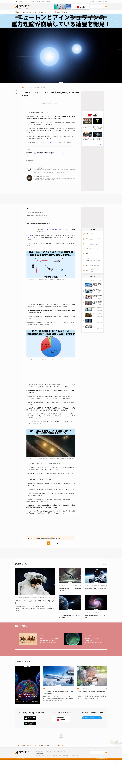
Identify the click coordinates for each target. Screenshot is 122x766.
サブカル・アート (93, 269)
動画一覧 (100, 144)
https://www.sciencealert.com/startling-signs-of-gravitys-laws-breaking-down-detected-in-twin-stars (45, 153)
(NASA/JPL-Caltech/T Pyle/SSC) (67, 458)
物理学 (91, 265)
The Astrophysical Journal (52, 142)
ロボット (98, 258)
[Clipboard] (16, 96)
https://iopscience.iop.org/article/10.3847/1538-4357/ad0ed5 (38, 161)
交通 (91, 260)
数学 (98, 265)
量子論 (95, 265)
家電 (99, 260)
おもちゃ (100, 269)
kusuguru (38, 753)
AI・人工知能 (92, 258)
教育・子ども (92, 243)
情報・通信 (95, 260)
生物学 (91, 233)
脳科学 (98, 238)
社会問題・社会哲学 (94, 244)
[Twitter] (16, 91)
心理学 (91, 239)
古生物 (97, 248)
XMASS (62, 359)
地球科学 (95, 233)
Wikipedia (62, 279)
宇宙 (69, 229)
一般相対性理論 (57, 229)
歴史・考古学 (92, 248)
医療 (91, 238)
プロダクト (92, 271)
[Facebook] (16, 93)
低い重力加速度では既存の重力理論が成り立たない (38, 215)
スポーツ (94, 238)
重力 (31, 235)
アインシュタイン (47, 229)
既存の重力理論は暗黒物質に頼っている (36, 212)
